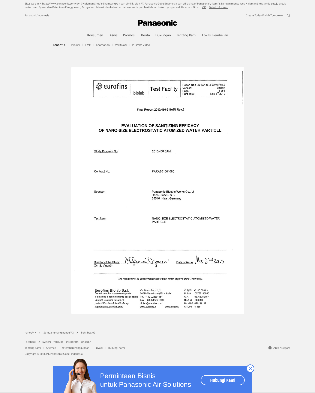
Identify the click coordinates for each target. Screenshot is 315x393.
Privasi (99, 348)
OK (204, 7)
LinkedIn (86, 342)
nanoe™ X (59, 45)
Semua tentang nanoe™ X (59, 332)
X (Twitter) (45, 342)
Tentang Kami (33, 348)
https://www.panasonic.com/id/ (60, 3)
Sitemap (51, 348)
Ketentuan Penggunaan (75, 348)
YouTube (58, 342)
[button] (88, 45)
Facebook (30, 342)
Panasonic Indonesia (37, 15)
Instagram (72, 342)
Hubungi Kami (116, 348)
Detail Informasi (218, 7)
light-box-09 (88, 332)
